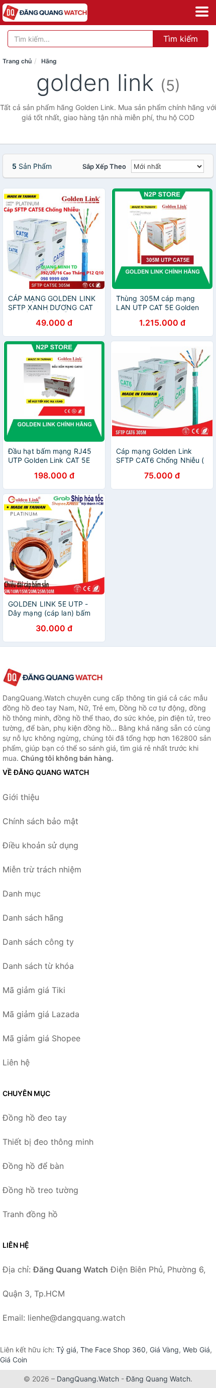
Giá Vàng (164, 1349)
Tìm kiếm (180, 39)
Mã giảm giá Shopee (41, 1038)
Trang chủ (17, 61)
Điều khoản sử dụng (40, 845)
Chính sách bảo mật (40, 821)
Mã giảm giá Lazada (41, 1014)
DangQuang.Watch (88, 1378)
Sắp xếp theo (104, 166)
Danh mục (22, 893)
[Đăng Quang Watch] (53, 677)
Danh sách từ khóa (38, 966)
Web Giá (196, 1349)
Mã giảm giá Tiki (34, 990)
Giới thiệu (21, 797)
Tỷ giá (66, 1349)
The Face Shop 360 (113, 1349)
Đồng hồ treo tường (40, 1190)
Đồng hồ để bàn (33, 1166)
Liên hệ (16, 1062)
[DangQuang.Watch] (62, 13)
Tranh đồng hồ (30, 1214)
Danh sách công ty (38, 942)
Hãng (49, 61)
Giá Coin (13, 1359)
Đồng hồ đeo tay (35, 1118)
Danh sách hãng (33, 918)
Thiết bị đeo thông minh (48, 1142)
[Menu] (201, 11)
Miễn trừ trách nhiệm (42, 869)
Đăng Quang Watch (158, 1378)
